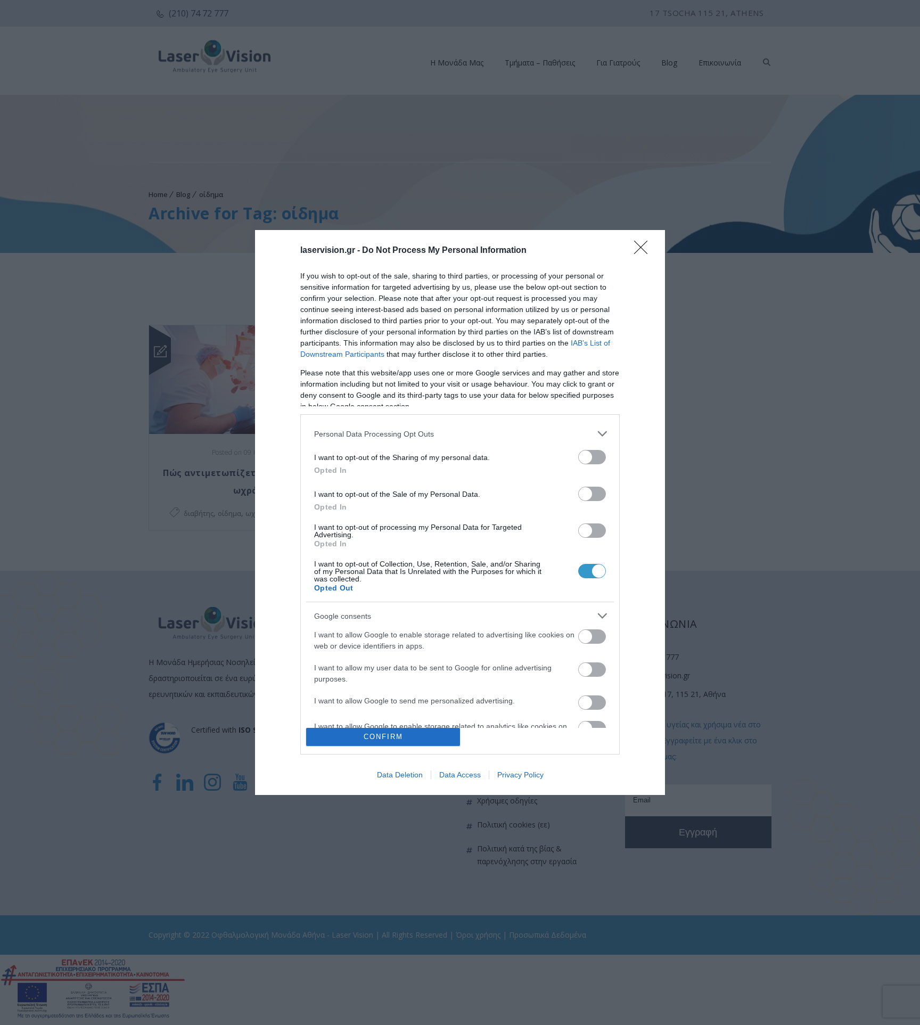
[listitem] (460, 433)
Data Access (460, 774)
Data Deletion (400, 774)
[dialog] (460, 512)
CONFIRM (383, 737)
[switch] (592, 457)
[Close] (644, 251)
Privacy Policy (520, 774)
